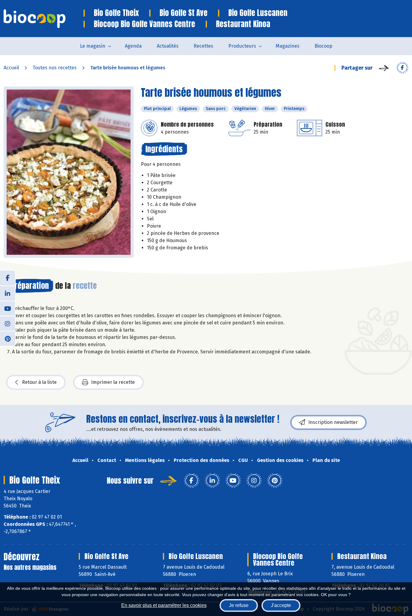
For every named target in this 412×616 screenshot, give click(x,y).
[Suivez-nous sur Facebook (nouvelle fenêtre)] (7, 278)
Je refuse (239, 605)
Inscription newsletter (333, 422)
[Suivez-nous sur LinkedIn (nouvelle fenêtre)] (7, 293)
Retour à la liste (39, 382)
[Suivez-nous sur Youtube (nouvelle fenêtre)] (7, 308)
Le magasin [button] (92, 46)
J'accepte (281, 605)
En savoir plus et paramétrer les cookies (164, 605)
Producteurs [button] (242, 46)
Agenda (133, 46)
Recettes (203, 46)
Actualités (168, 46)
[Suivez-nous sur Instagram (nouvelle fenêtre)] (7, 323)
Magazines (287, 46)
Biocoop (323, 46)
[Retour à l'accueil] (44, 18)
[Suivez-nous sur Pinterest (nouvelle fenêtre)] (7, 338)
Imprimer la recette (113, 382)
